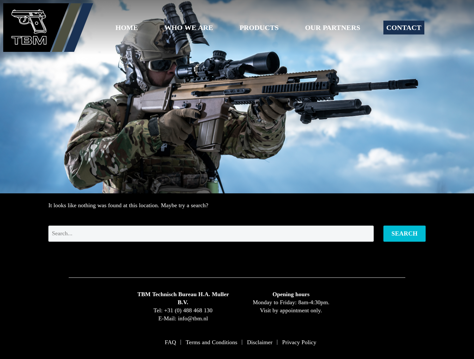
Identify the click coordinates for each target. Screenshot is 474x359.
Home (126, 28)
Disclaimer (259, 342)
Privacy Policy (299, 342)
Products (259, 28)
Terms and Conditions (211, 342)
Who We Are (188, 28)
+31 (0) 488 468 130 (188, 310)
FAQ (170, 342)
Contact (403, 28)
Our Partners (332, 28)
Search (404, 233)
